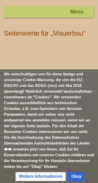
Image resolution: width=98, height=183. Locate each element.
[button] (40, 176)
